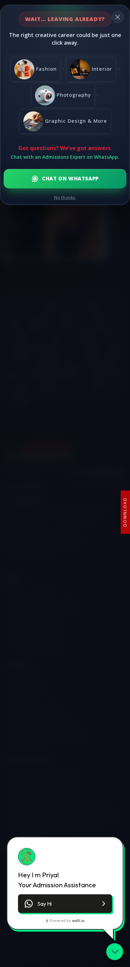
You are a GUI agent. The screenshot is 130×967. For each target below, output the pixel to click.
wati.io (78, 920)
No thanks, (65, 197)
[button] (65, 903)
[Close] (118, 17)
